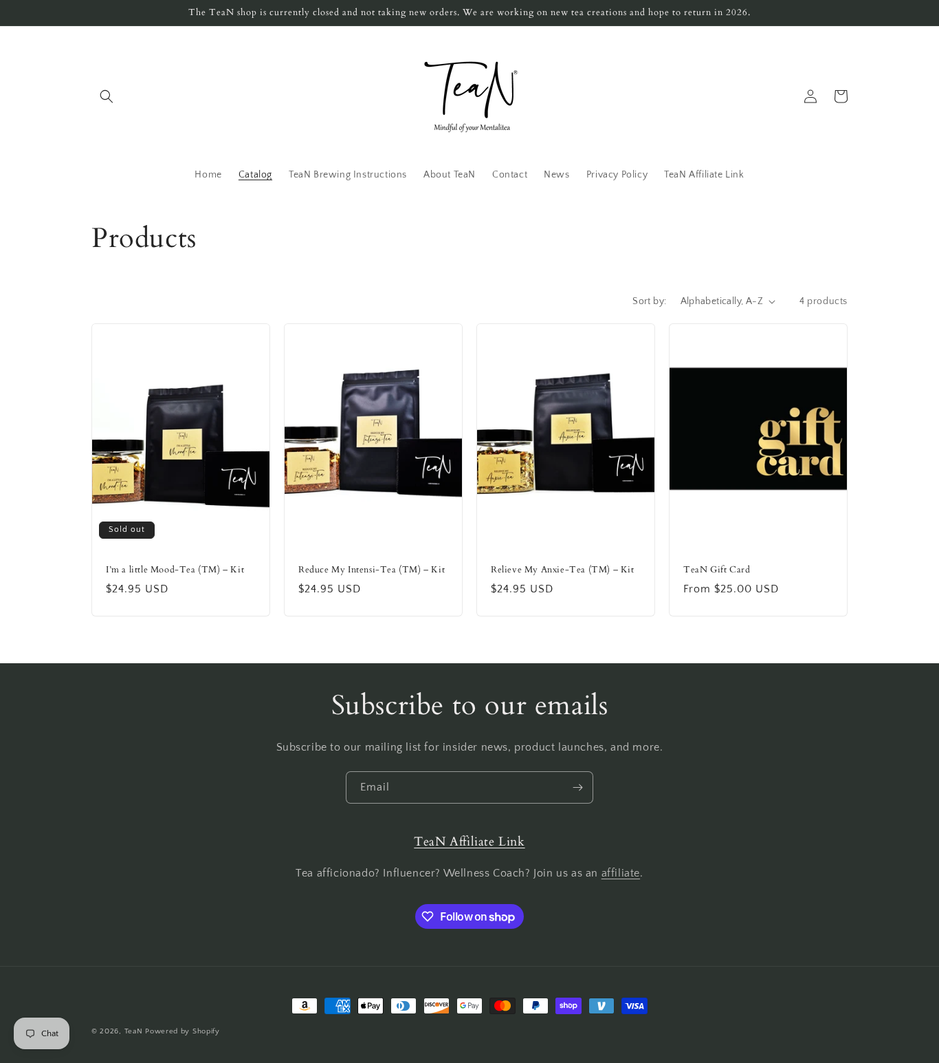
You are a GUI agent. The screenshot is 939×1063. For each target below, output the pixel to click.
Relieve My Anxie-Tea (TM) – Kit (562, 570)
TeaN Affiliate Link (469, 841)
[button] (106, 96)
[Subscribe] (577, 787)
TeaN (133, 1031)
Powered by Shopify (182, 1031)
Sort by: (649, 301)
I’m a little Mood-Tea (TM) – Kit (175, 570)
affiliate (620, 873)
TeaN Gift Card (716, 570)
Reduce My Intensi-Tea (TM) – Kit (371, 570)
